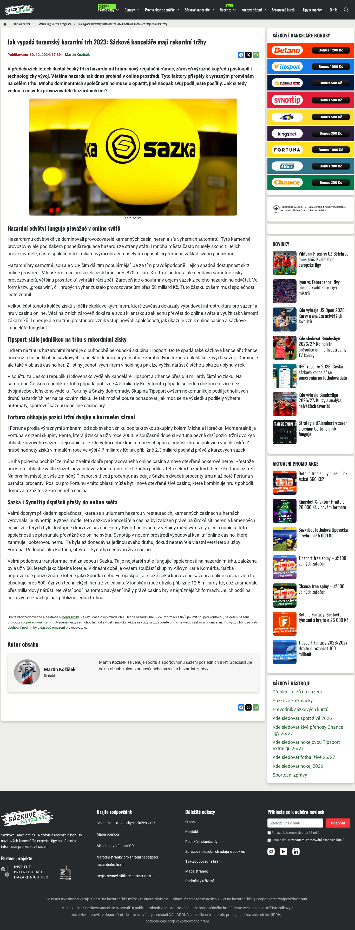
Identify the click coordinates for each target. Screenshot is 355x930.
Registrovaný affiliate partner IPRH (125, 876)
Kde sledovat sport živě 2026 (302, 718)
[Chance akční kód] (287, 182)
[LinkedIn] (296, 851)
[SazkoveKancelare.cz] (44, 817)
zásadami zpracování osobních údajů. (318, 840)
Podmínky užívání (199, 881)
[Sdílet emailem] (256, 55)
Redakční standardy (201, 842)
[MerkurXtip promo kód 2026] (287, 82)
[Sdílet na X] (248, 55)
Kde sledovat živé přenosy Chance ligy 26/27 (308, 730)
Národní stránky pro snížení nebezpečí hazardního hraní (127, 861)
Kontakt (191, 832)
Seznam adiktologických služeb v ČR (126, 823)
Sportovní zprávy (290, 775)
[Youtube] (283, 851)
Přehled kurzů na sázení (297, 691)
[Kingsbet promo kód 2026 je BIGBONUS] (287, 133)
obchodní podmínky (22, 627)
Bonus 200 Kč (331, 182)
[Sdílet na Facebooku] (241, 55)
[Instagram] (271, 851)
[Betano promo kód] (287, 50)
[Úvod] (5, 24)
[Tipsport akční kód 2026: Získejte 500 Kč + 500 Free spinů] (287, 66)
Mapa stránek (196, 871)
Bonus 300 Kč (331, 133)
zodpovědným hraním (37, 622)
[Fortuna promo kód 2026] (287, 149)
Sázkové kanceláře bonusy (301, 35)
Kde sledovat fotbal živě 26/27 (304, 757)
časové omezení (52, 627)
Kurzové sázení (22, 24)
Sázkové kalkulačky (293, 700)
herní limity (70, 617)
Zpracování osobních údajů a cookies (215, 851)
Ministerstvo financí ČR (115, 846)
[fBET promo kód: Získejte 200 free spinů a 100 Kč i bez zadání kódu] (287, 166)
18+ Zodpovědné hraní (203, 861)
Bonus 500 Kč (331, 83)
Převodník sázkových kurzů (300, 709)
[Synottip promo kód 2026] (287, 100)
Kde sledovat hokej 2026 (298, 766)
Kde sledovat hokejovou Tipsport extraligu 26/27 (306, 745)
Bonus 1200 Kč (331, 50)
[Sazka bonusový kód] (287, 117)
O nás (190, 822)
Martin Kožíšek (77, 55)
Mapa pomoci (108, 834)
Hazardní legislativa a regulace (54, 24)
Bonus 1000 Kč (331, 66)
